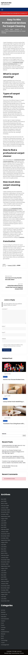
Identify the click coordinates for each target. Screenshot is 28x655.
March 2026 (4, 503)
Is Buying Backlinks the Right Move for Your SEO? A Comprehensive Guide (13, 446)
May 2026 (3, 499)
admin (18, 265)
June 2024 (4, 547)
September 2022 (5, 592)
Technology (4, 640)
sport (2, 638)
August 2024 (4, 542)
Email (3, 332)
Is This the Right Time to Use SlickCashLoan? (9, 466)
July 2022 (3, 596)
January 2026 (4, 508)
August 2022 (4, 594)
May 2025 (3, 525)
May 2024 (3, 549)
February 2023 (5, 581)
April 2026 (3, 501)
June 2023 (3, 573)
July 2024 (3, 544)
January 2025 (4, 531)
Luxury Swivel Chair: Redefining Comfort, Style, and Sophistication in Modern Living (13, 457)
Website (4, 338)
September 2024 (5, 540)
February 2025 (5, 529)
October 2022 (4, 590)
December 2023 (5, 560)
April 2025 (3, 527)
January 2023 (4, 583)
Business (5, 376)
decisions (21, 237)
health (2, 629)
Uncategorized (5, 645)
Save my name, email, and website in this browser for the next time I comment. (13, 345)
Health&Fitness (5, 632)
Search (4, 433)
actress (3, 610)
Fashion (3, 621)
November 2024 (5, 536)
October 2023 (4, 564)
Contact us (4, 614)
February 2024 (5, 555)
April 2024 (3, 551)
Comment (4, 309)
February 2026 (5, 505)
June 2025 (3, 523)
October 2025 (4, 514)
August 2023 (4, 568)
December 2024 (5, 534)
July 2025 (3, 521)
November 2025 (5, 512)
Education (3, 616)
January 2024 (4, 557)
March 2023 (4, 579)
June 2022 (3, 599)
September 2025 (5, 516)
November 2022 (5, 588)
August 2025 (4, 518)
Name (4, 326)
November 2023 (5, 562)
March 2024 (4, 553)
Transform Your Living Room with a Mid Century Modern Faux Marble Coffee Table (13, 461)
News (2, 636)
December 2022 (5, 586)
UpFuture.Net (6, 3)
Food (2, 623)
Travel (2, 642)
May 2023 (3, 575)
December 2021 (5, 601)
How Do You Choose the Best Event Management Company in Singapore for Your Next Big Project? (13, 451)
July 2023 (3, 570)
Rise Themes (20, 653)
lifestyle (3, 634)
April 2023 (3, 577)
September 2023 (5, 566)
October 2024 (5, 538)
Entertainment (5, 619)
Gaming (3, 627)
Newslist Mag (7, 653)
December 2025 (5, 510)
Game (2, 625)
